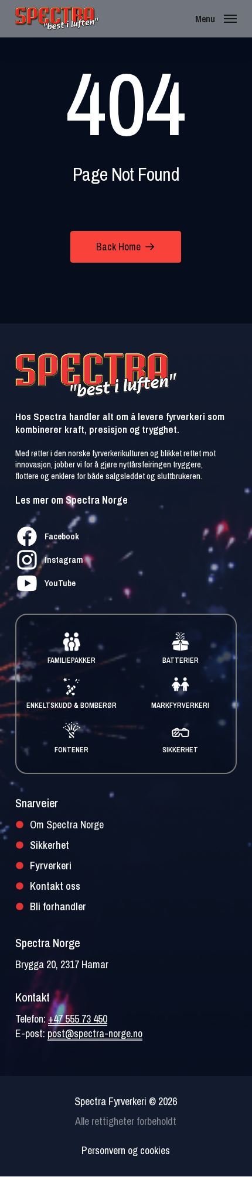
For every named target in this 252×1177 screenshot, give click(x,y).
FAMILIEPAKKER (71, 660)
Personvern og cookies (125, 1150)
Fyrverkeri (50, 865)
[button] (216, 18)
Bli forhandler (58, 906)
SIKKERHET (180, 750)
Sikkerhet (49, 845)
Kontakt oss (55, 886)
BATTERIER (180, 660)
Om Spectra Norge (67, 824)
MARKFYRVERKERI (180, 705)
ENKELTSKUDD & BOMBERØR (71, 705)
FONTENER (71, 750)
